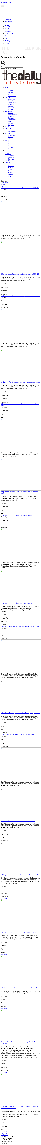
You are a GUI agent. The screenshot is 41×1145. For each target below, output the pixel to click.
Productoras (12, 131)
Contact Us (4, 1135)
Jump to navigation (6, 2)
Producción (8, 31)
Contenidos (8, 19)
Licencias (11, 121)
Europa (10, 92)
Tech (6, 152)
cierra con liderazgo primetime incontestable (20, 296)
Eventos (10, 113)
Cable (10, 142)
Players (10, 174)
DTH (10, 143)
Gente (6, 38)
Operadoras (11, 135)
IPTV (10, 145)
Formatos (11, 101)
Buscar (3, 66)
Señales (7, 23)
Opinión (7, 40)
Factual (10, 106)
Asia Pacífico (12, 96)
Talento (7, 43)
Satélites (7, 30)
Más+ (6, 164)
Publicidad (8, 37)
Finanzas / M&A (10, 33)
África (10, 94)
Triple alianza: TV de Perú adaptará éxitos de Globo (16, 515)
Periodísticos (12, 108)
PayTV (7, 25)
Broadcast (8, 26)
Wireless (10, 147)
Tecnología (8, 28)
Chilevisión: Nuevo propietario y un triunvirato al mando (18, 734)
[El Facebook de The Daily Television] (2, 53)
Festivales (11, 159)
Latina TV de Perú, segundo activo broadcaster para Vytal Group (20, 626)
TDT (9, 138)
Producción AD (13, 157)
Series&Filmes (12, 99)
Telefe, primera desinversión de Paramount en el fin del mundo (19, 875)
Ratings (10, 109)
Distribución (8, 21)
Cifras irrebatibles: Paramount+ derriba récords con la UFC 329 (20, 188)
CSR (9, 176)
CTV (6, 35)
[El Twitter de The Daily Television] (5, 53)
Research (7, 42)
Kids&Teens (12, 104)
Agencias (11, 155)
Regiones (7, 89)
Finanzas (11, 166)
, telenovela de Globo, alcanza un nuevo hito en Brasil (20, 988)
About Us (4, 1133)
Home (6, 87)
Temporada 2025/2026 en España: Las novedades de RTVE (19, 932)
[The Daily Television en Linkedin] (8, 53)
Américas (11, 90)
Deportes (11, 125)
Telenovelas (12, 102)
